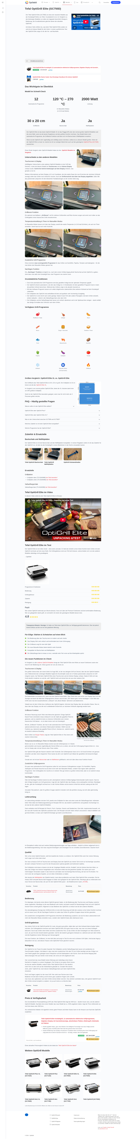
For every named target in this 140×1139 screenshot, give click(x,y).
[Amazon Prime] (50, 69)
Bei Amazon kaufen (94, 891)
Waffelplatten (38, 877)
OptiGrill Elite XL (41, 385)
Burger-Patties (39, 735)
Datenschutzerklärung (79, 1118)
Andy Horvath (111, 1127)
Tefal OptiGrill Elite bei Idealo (67, 1045)
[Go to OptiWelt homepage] (31, 2)
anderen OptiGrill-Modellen (45, 662)
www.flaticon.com (104, 1128)
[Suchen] (99, 2)
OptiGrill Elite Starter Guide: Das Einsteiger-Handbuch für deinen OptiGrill (55, 77)
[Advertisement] (63, 46)
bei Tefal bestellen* (52, 477)
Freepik (104, 1127)
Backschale (43, 759)
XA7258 (85, 882)
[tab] (50, 406)
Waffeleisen (55, 759)
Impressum (76, 1115)
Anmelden (106, 2)
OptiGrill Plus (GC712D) (91, 142)
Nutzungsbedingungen (79, 1121)
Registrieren (116, 2)
